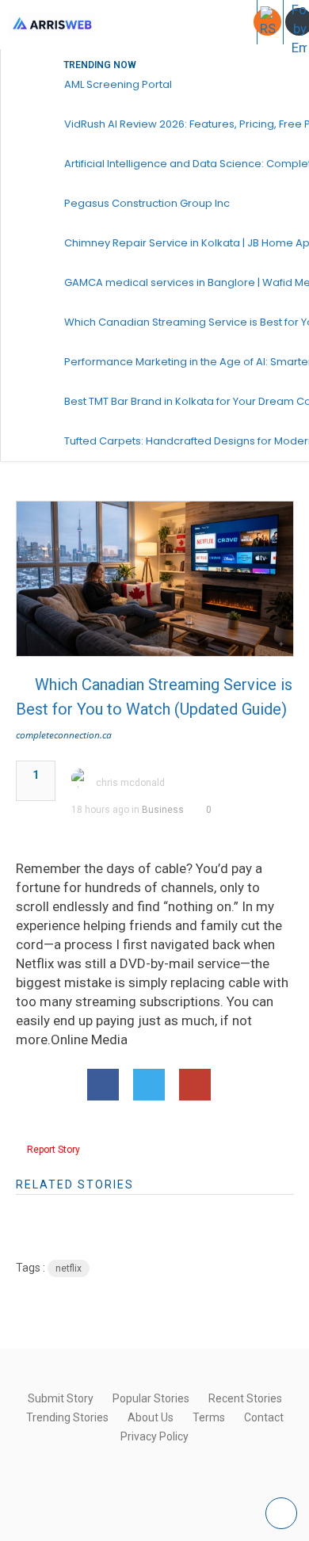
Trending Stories (67, 1417)
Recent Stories (245, 1398)
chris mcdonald (130, 782)
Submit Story (60, 1398)
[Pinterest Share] (195, 1084)
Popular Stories (151, 1398)
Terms (209, 1417)
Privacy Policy (154, 1436)
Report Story (53, 1149)
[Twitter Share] (149, 1084)
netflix (68, 1268)
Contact (264, 1417)
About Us (151, 1417)
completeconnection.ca (64, 735)
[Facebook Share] (103, 1084)
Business (163, 809)
